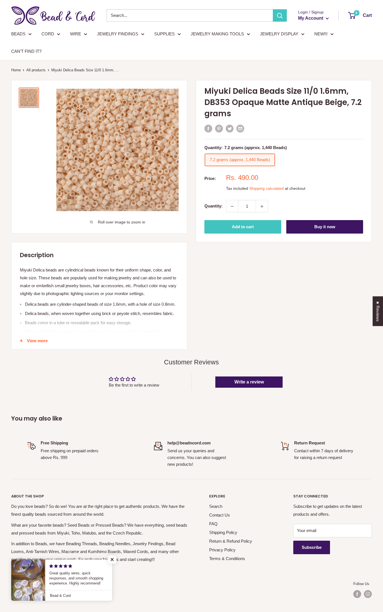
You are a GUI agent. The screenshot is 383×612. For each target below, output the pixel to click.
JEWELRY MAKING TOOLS (217, 33)
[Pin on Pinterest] (219, 128)
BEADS (18, 33)
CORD (47, 33)
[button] (112, 559)
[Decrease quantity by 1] (232, 206)
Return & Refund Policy (230, 541)
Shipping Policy (223, 532)
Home (16, 70)
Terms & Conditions (227, 558)
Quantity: (213, 206)
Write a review (249, 382)
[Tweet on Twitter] (230, 128)
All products (36, 70)
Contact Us (219, 515)
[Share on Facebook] (208, 128)
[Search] (280, 15)
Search (215, 506)
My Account (311, 18)
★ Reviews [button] (377, 311)
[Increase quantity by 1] (262, 206)
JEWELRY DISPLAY (279, 33)
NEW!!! (320, 33)
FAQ (213, 523)
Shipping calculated (266, 188)
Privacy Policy (222, 549)
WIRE (75, 33)
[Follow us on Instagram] (368, 594)
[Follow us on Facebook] (357, 594)
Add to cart (243, 227)
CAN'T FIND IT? (26, 51)
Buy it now (324, 227)
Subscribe (312, 547)
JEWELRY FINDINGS (117, 33)
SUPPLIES (164, 33)
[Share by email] (240, 128)
